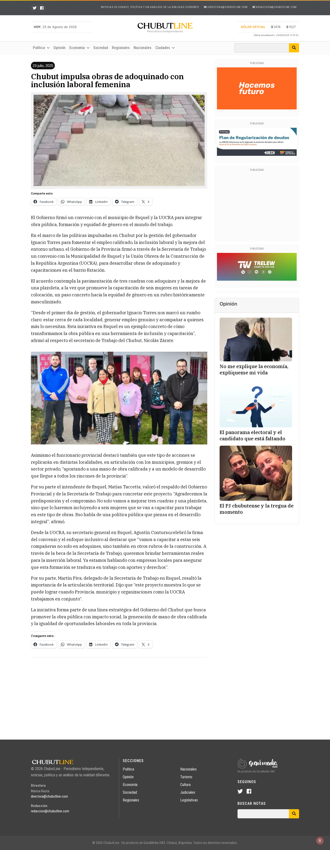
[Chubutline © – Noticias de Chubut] (165, 29)
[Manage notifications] (320, 840)
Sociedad (100, 47)
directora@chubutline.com (227, 7)
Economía (130, 784)
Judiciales (187, 792)
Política (128, 769)
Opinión (59, 47)
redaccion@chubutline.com (276, 7)
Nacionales (142, 47)
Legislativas (189, 800)
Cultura (185, 784)
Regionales (121, 47)
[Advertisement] (119, 695)
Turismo (186, 777)
